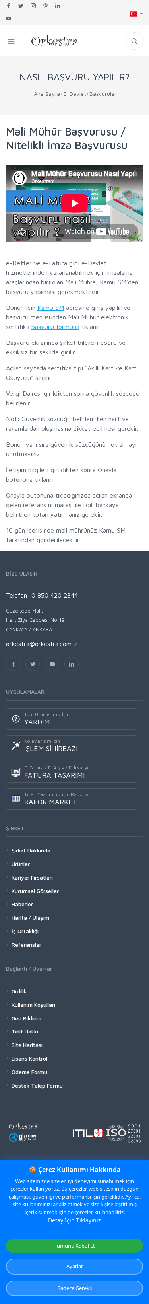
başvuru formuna (55, 326)
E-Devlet (75, 93)
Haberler (22, 904)
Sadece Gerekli (75, 1288)
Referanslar (26, 944)
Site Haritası (27, 1044)
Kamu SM (50, 307)
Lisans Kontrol (29, 1058)
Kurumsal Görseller (35, 890)
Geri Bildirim (26, 1018)
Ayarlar (74, 1266)
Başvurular (102, 93)
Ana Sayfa (47, 93)
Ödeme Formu (29, 1072)
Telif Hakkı (25, 1031)
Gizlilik (19, 991)
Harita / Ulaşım (30, 917)
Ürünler (21, 863)
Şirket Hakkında (31, 850)
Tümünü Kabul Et (74, 1245)
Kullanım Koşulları (33, 1004)
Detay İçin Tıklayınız (74, 1220)
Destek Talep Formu (37, 1085)
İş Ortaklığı (25, 931)
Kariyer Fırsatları (32, 877)
